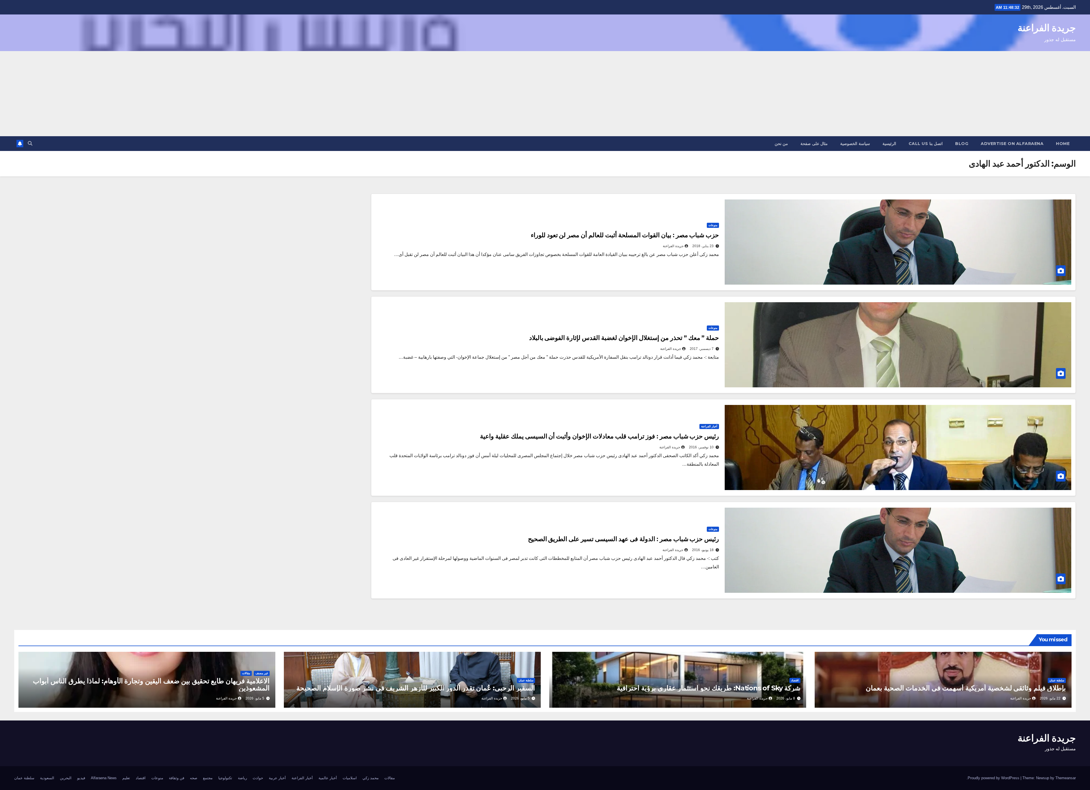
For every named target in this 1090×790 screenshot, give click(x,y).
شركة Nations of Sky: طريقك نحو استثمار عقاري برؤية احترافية (708, 688)
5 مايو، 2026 (520, 698)
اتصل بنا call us (926, 143)
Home (1063, 143)
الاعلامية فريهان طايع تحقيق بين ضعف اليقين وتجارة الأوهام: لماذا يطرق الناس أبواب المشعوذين (151, 684)
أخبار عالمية (327, 778)
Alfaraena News (104, 778)
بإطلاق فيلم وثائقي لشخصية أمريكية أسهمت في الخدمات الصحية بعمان (966, 688)
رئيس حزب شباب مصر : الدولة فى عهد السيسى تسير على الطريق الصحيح (623, 539)
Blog (961, 143)
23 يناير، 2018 (703, 246)
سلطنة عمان (1056, 680)
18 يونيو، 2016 (703, 550)
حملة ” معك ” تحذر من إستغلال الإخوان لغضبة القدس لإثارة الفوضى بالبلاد (624, 338)
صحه (193, 778)
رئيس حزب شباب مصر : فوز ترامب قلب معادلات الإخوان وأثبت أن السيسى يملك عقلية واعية (599, 436)
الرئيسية (889, 143)
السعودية (47, 778)
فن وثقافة (176, 778)
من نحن (781, 143)
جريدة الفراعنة (1047, 28)
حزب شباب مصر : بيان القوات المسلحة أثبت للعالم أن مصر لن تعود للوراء (625, 235)
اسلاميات (350, 778)
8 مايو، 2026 (785, 698)
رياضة (242, 778)
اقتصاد (795, 680)
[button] (30, 143)
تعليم (126, 778)
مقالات (246, 673)
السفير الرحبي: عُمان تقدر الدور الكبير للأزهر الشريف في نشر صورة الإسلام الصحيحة (415, 688)
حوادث (258, 778)
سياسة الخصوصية (855, 143)
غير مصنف (261, 673)
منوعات (712, 225)
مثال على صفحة (814, 143)
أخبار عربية (277, 778)
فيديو (81, 778)
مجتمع (208, 778)
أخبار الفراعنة (709, 426)
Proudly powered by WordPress (994, 778)
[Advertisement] (545, 93)
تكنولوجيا (225, 778)
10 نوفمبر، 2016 (701, 447)
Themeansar (1065, 778)
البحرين (66, 778)
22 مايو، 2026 (1050, 698)
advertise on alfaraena (1012, 143)
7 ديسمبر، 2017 (702, 349)
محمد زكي (370, 778)
